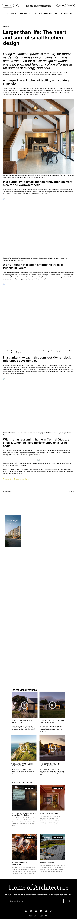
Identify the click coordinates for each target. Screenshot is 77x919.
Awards (57, 13)
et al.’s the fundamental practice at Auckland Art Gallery (23, 814)
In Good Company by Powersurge (20, 863)
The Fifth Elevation (47, 863)
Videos (34, 13)
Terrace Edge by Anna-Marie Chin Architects (52, 722)
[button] (17, 6)
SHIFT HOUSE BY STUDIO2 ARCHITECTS (22, 722)
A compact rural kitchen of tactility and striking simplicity (36, 82)
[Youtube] (63, 5)
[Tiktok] (73, 5)
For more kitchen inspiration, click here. (16, 479)
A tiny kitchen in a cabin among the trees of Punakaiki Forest (33, 266)
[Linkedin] (66, 5)
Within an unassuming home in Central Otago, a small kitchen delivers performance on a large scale (36, 443)
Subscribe (68, 13)
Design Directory (45, 13)
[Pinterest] (70, 5)
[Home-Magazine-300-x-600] (13, 546)
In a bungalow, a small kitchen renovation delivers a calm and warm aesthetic (37, 183)
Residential (9, 13)
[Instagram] (59, 5)
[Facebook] (56, 5)
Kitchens (6, 27)
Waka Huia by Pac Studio (49, 813)
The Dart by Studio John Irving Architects (22, 765)
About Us (32, 916)
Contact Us (44, 916)
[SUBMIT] (67, 901)
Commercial (23, 13)
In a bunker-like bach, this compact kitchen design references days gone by (38, 359)
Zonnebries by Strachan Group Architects (50, 765)
